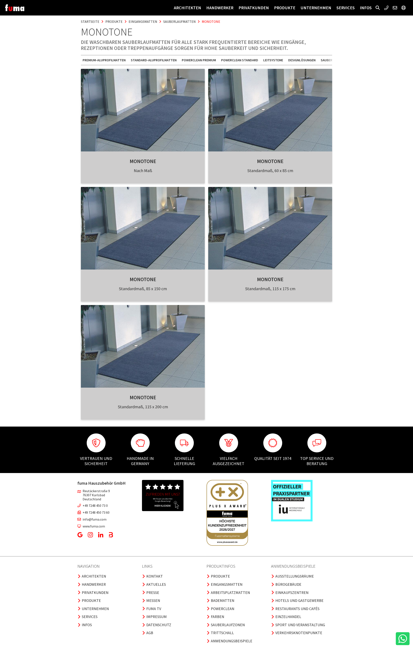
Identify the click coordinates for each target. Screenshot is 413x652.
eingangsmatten (143, 21)
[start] (14, 7)
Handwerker (219, 7)
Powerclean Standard (239, 60)
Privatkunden (254, 7)
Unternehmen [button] (316, 7)
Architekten (187, 7)
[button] (377, 7)
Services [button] (345, 7)
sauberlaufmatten (179, 21)
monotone (211, 21)
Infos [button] (366, 7)
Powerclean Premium (199, 60)
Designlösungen (302, 60)
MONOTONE (143, 161)
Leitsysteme (273, 60)
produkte (114, 21)
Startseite (90, 21)
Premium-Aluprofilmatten (104, 60)
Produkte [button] (284, 7)
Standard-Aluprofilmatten (154, 60)
